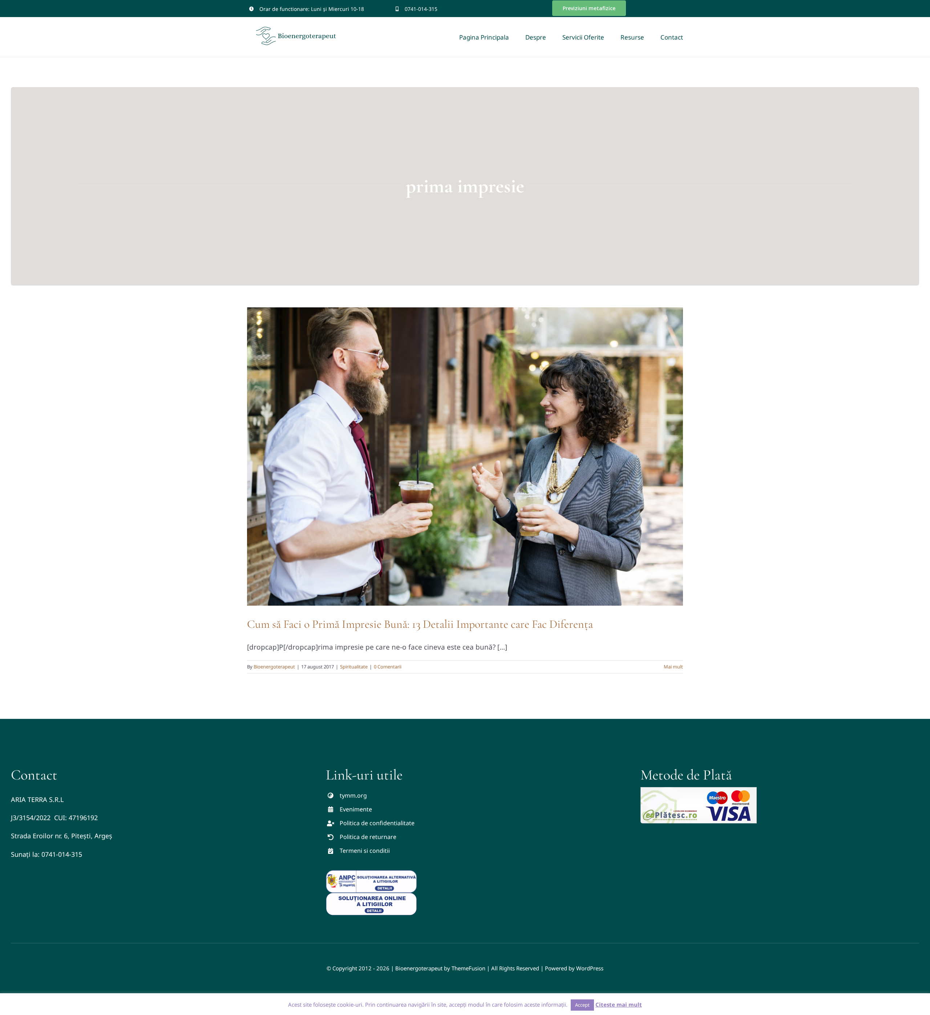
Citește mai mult (618, 1004)
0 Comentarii (387, 666)
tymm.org (353, 795)
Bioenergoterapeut (274, 666)
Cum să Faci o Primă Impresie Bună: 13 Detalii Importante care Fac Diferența (420, 624)
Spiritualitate (354, 666)
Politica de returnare (368, 837)
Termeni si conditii (365, 851)
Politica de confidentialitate (377, 823)
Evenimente (356, 809)
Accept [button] (582, 1005)
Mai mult (673, 666)
